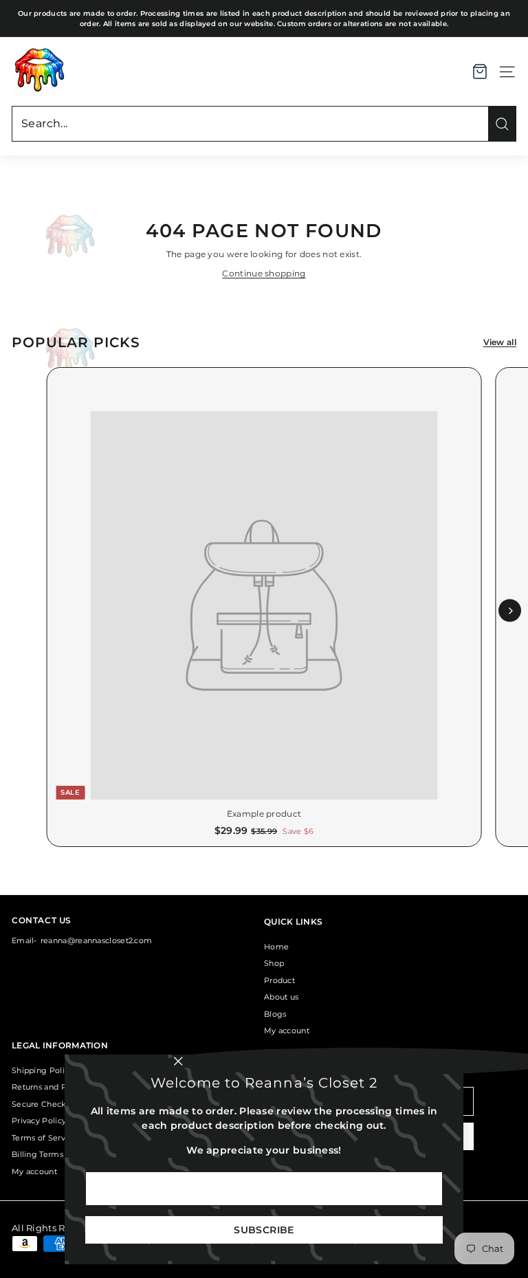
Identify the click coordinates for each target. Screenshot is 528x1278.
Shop (274, 963)
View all (499, 342)
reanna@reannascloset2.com (97, 940)
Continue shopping (263, 273)
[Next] (509, 610)
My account (286, 1030)
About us (281, 997)
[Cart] (480, 71)
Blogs (275, 1014)
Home (276, 946)
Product (279, 980)
